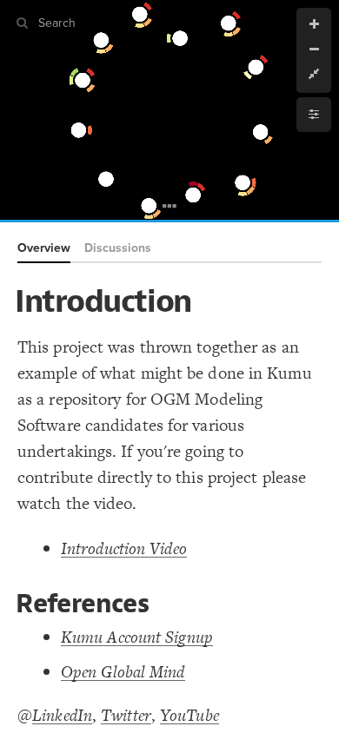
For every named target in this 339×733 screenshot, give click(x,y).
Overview (43, 248)
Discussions (117, 248)
